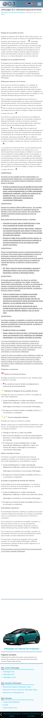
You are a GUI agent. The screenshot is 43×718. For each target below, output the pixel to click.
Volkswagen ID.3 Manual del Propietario (13, 12)
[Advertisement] (21, 24)
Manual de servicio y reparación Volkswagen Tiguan (20, 689)
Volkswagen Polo (8, 671)
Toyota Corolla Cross (10, 708)
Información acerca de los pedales (12, 715)
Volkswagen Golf (8, 674)
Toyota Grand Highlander (11, 702)
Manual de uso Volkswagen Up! (13, 692)
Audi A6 (5, 705)
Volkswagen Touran (9, 677)
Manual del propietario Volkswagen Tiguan (17, 687)
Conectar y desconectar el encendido (31, 715)
